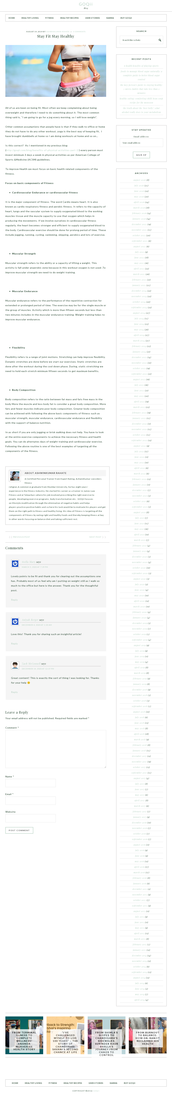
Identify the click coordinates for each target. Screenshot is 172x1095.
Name (9, 776)
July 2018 (139, 717)
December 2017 (139, 756)
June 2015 (139, 922)
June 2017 (139, 789)
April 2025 (139, 268)
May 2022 (139, 462)
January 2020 (139, 617)
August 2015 (139, 911)
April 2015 (139, 933)
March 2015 (139, 939)
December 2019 (140, 623)
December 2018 (139, 689)
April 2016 (139, 867)
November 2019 (139, 628)
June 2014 (140, 988)
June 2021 (139, 523)
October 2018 (139, 700)
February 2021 (140, 545)
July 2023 (139, 385)
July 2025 (139, 252)
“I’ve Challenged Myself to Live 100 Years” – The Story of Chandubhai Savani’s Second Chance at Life (65, 1042)
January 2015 (139, 950)
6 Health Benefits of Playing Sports (141, 65)
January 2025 (139, 285)
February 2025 (139, 279)
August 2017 (140, 778)
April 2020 (139, 601)
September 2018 (139, 706)
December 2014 (139, 955)
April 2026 (139, 202)
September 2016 (139, 839)
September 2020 (140, 573)
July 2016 (139, 850)
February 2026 (139, 213)
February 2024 (139, 346)
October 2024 (139, 301)
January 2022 (139, 484)
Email (9, 794)
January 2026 (139, 218)
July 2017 (139, 783)
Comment (12, 727)
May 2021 (139, 529)
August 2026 (140, 180)
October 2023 (139, 368)
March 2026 (139, 207)
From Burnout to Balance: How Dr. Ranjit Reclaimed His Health (148, 1038)
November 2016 (139, 828)
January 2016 (139, 883)
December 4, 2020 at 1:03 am (37, 625)
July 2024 (139, 318)
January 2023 (139, 418)
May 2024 (139, 329)
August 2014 (139, 977)
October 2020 (139, 567)
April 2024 (139, 335)
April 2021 (139, 534)
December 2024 (139, 290)
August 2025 (140, 246)
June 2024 (139, 324)
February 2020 (140, 612)
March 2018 (140, 739)
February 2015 (140, 944)
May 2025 (139, 263)
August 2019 (140, 645)
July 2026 (139, 185)
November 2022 (139, 429)
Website (10, 811)
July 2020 (140, 584)
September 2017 (139, 772)
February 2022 (139, 479)
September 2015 (139, 905)
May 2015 (139, 927)
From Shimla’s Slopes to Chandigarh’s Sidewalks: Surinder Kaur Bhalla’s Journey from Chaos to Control (106, 1043)
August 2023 (139, 379)
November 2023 (139, 362)
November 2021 (139, 495)
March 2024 (139, 340)
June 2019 (139, 656)
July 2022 (139, 451)
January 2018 (139, 750)
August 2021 (140, 512)
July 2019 (139, 650)
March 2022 (140, 473)
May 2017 (139, 795)
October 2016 (139, 833)
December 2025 (139, 224)
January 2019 (139, 684)
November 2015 (139, 894)
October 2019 (139, 634)
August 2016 (139, 844)
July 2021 (139, 518)
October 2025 (139, 235)
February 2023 (139, 412)
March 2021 (139, 540)
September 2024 (139, 307)
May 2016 (139, 861)
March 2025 (139, 274)
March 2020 (139, 606)
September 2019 (139, 639)
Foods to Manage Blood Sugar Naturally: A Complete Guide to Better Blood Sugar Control (141, 75)
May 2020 (139, 595)
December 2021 (139, 490)
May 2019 (139, 662)
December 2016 (139, 822)
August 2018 (139, 711)
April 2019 (140, 667)
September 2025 (140, 241)
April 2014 (140, 999)
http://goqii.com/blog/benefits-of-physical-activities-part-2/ (42, 150)
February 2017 (140, 811)
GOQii (86, 4)
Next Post (95, 537)
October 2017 (139, 767)
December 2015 (140, 889)
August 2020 (140, 578)
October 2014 (139, 966)
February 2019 (140, 678)
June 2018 (139, 722)
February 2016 (140, 878)
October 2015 (139, 900)
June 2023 (139, 390)
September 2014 (139, 972)
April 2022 (139, 468)
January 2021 (139, 551)
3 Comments (79, 32)
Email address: (141, 136)
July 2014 (139, 983)
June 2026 (139, 191)
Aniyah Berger (30, 619)
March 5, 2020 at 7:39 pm (35, 567)
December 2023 (139, 357)
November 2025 (139, 229)
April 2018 (139, 734)
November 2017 (139, 761)
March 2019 (139, 673)
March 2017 (139, 806)
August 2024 (139, 313)
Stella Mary (28, 562)
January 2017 (139, 817)
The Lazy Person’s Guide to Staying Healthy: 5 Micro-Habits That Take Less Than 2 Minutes (141, 89)
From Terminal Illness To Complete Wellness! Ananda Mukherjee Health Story (24, 1041)
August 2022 (140, 446)
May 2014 (139, 994)
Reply (14, 599)
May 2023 (139, 396)
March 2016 (139, 872)
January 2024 (139, 351)
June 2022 (139, 457)
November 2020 (139, 562)
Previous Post (21, 537)
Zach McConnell (31, 663)
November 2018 (139, 695)
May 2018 (139, 728)
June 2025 (139, 257)
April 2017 (140, 800)
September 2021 (139, 506)
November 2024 (139, 296)
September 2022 (139, 440)
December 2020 (139, 556)
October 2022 (139, 434)
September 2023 (139, 373)
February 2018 (140, 745)
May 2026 (139, 196)
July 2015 (139, 916)
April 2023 (139, 401)
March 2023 (139, 407)
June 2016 (140, 855)
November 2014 (139, 961)
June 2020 (140, 590)
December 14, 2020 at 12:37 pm (38, 669)
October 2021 (139, 501)
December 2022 (139, 423)
